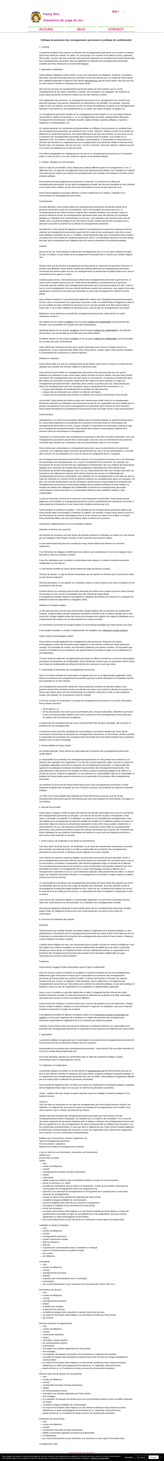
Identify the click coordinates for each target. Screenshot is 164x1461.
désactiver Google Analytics (115, 630)
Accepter (154, 1457)
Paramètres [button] (129, 1457)
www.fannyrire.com (93, 81)
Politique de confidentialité (99, 1458)
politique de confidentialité (99, 322)
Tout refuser (141, 1457)
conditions (68, 322)
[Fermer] (161, 1457)
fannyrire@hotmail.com (66, 1051)
